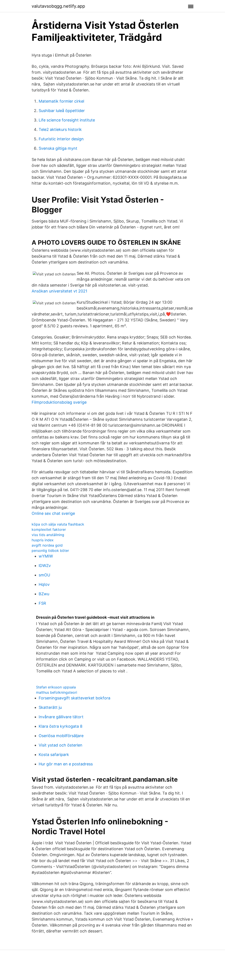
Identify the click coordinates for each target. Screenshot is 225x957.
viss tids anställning (48, 535)
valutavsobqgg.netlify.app (58, 6)
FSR (42, 603)
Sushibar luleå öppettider (62, 110)
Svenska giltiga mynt (58, 148)
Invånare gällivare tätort (61, 717)
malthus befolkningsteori (56, 692)
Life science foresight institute (67, 120)
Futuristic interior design (61, 139)
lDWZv (45, 565)
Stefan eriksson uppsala (56, 687)
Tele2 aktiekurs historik (60, 129)
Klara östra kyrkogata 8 (60, 726)
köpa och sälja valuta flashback (58, 524)
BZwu (44, 594)
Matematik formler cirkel (61, 101)
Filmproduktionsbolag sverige (59, 402)
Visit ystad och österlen (60, 745)
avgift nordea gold (47, 545)
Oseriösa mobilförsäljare (61, 735)
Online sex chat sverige (53, 513)
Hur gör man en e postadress (66, 764)
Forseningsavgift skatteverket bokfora (74, 698)
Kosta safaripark (54, 754)
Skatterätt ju (50, 707)
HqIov (44, 584)
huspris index (43, 540)
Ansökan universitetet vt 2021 (59, 291)
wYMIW (46, 556)
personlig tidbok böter (50, 550)
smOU (44, 575)
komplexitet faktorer (49, 529)
